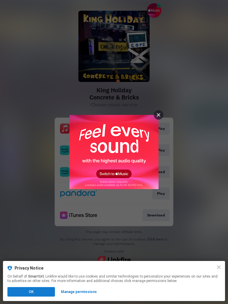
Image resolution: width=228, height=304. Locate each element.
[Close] (219, 267)
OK (31, 292)
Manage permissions (79, 292)
